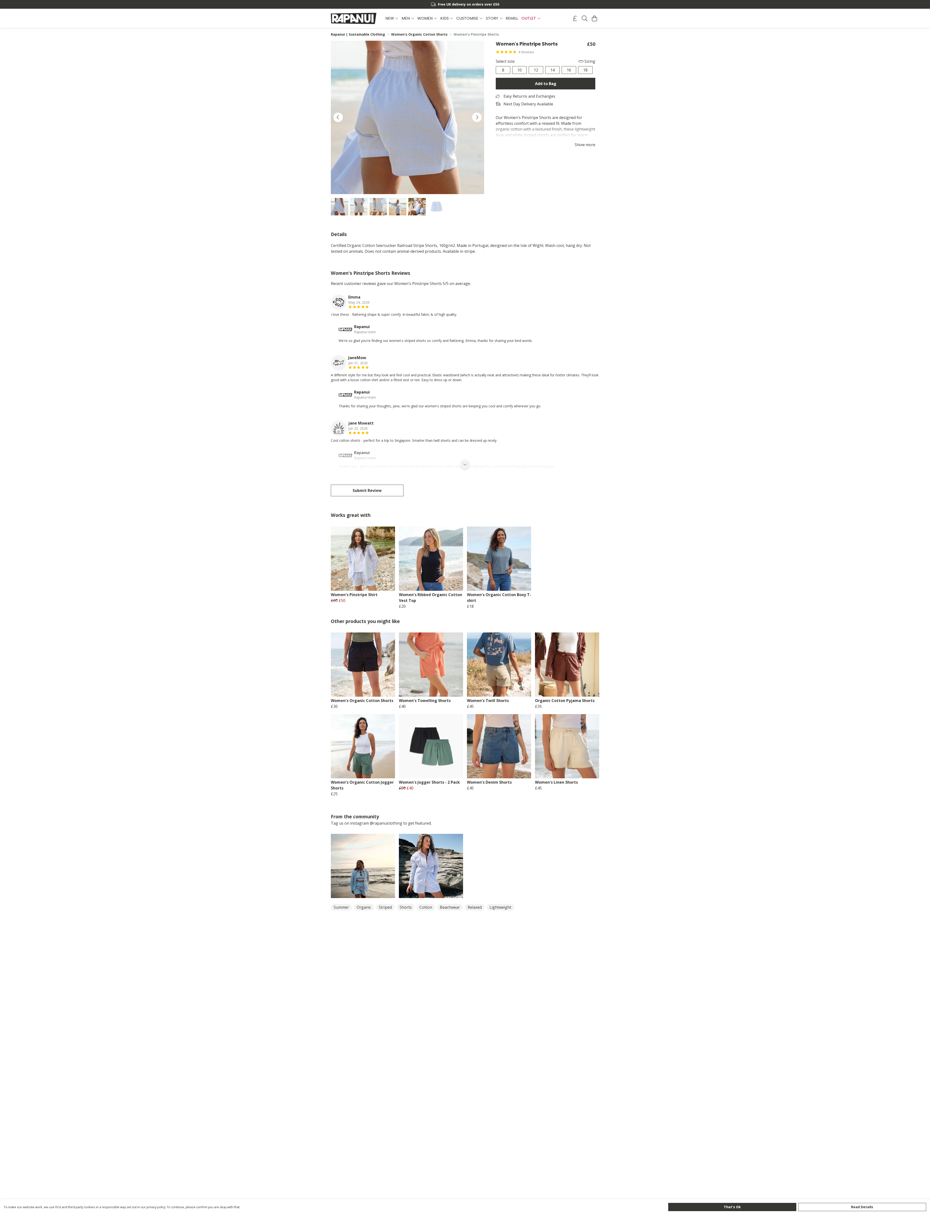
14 (552, 70)
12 (536, 70)
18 (585, 70)
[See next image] (477, 117)
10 (519, 70)
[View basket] (594, 18)
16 (569, 70)
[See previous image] (338, 117)
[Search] (584, 18)
